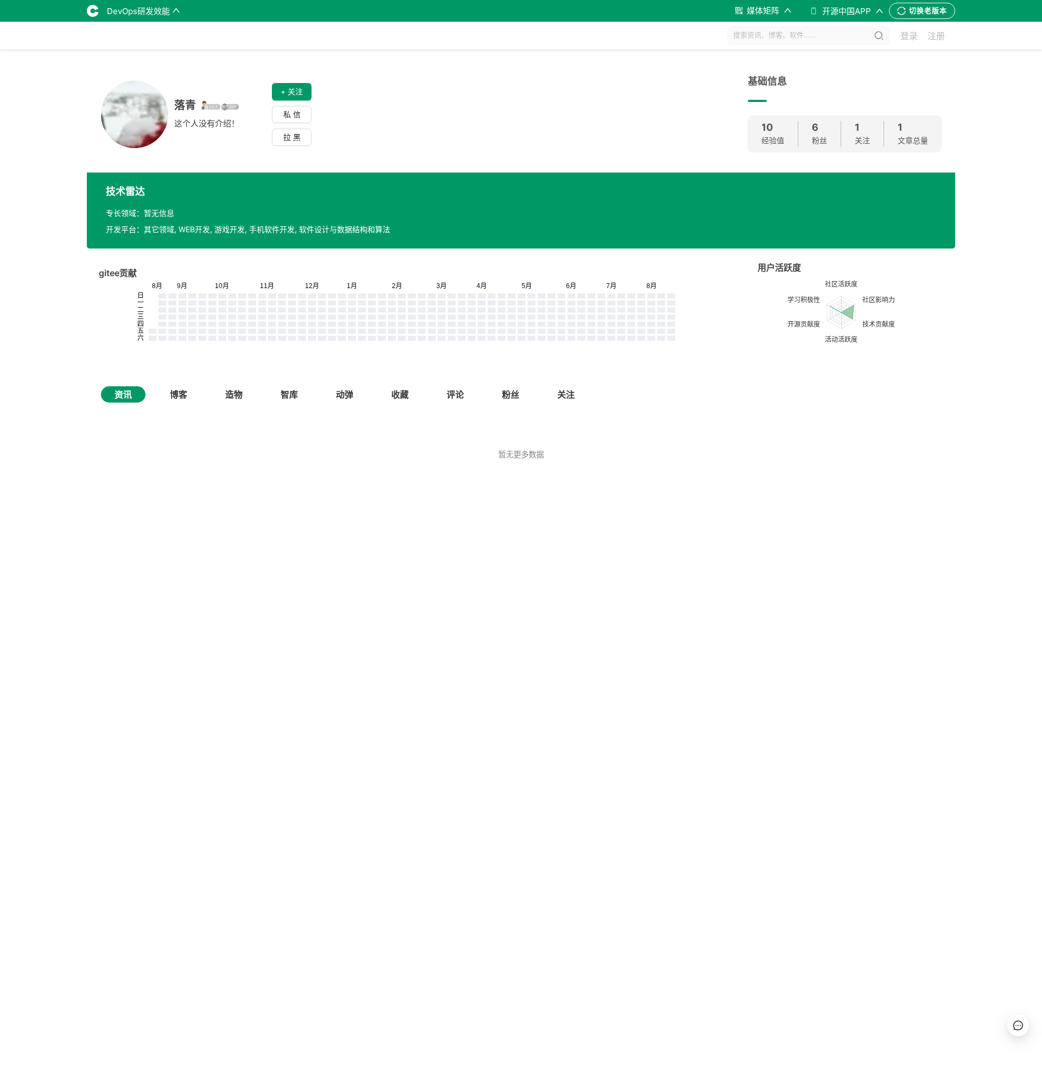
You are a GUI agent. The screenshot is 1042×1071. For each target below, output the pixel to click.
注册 (936, 35)
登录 (909, 35)
